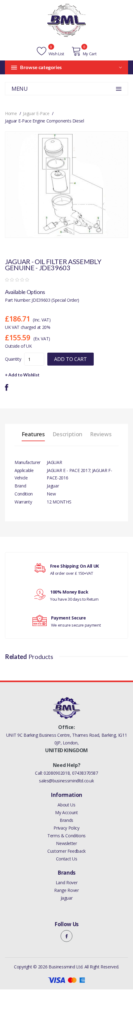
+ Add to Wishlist (22, 374)
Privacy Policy (66, 828)
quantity (13, 359)
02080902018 (57, 773)
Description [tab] (67, 434)
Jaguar (67, 898)
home (11, 113)
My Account (66, 812)
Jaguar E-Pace (36, 113)
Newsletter (66, 843)
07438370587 (85, 773)
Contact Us (66, 859)
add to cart (70, 359)
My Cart (89, 53)
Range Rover (66, 890)
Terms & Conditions (66, 836)
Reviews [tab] (101, 434)
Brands (66, 820)
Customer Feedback (66, 851)
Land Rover (67, 882)
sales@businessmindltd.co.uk (66, 781)
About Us (66, 805)
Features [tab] (33, 434)
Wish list (56, 53)
